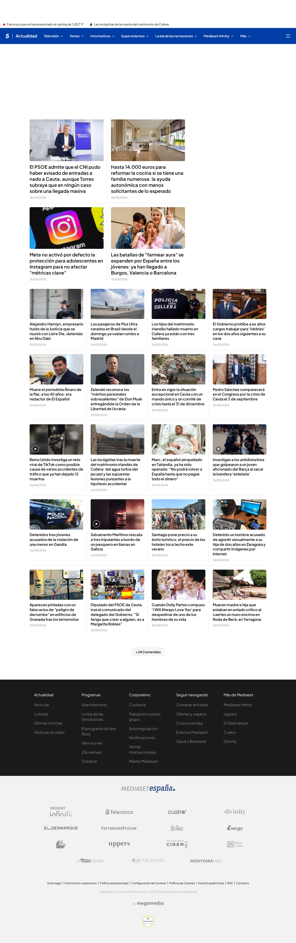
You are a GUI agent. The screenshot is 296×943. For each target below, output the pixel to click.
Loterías (41, 714)
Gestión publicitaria (211, 883)
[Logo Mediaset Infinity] (61, 812)
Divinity (230, 741)
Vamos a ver (92, 742)
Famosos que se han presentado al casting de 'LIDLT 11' (45, 24)
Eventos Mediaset (192, 732)
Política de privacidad (114, 883)
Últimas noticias (48, 723)
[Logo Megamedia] (150, 903)
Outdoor (89, 761)
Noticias (41, 704)
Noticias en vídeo (49, 732)
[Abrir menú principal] (288, 36)
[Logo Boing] (177, 828)
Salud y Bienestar (191, 741)
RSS (230, 883)
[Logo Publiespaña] (148, 860)
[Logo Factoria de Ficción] (119, 828)
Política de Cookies (182, 883)
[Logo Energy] (235, 828)
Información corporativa (81, 883)
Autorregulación (143, 728)
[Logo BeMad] (61, 844)
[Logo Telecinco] (119, 812)
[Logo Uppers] (119, 844)
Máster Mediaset (143, 761)
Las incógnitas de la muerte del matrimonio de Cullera (131, 24)
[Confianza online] (148, 925)
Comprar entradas (192, 704)
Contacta (137, 704)
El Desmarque (236, 723)
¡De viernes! (92, 752)
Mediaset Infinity (238, 704)
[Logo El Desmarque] (61, 828)
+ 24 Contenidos (148, 652)
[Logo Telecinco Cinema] (177, 844)
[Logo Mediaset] (148, 791)
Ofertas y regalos (191, 714)
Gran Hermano (94, 704)
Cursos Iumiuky (189, 723)
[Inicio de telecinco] (7, 36)
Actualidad (26, 36)
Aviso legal (54, 883)
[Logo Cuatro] (177, 812)
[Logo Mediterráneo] (206, 860)
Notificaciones (142, 737)
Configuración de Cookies (149, 883)
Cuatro (230, 732)
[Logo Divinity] (235, 812)
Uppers (230, 714)
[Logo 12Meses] (235, 844)
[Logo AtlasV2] (90, 860)
